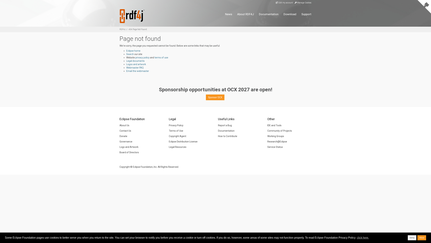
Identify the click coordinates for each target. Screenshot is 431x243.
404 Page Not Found (138, 29)
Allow (421, 238)
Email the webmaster (137, 71)
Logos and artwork (136, 64)
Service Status (275, 147)
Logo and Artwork (129, 147)
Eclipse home (133, 50)
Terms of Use (176, 130)
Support (306, 14)
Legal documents (135, 61)
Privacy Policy (176, 125)
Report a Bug (225, 125)
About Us (124, 125)
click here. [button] (363, 237)
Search (130, 54)
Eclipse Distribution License (183, 141)
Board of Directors (129, 152)
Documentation (268, 14)
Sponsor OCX (215, 97)
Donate (123, 136)
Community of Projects (279, 130)
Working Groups (275, 136)
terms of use (161, 57)
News (228, 14)
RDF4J (123, 29)
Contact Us (125, 130)
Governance (126, 141)
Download (290, 14)
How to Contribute (227, 136)
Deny (412, 238)
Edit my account (285, 3)
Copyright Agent (177, 136)
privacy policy (142, 57)
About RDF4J (245, 14)
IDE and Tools (274, 125)
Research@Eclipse (277, 141)
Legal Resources (177, 147)
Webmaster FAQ (135, 67)
